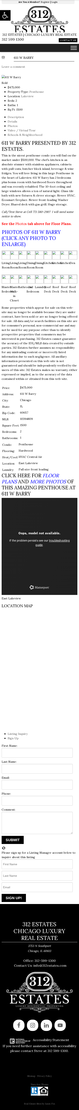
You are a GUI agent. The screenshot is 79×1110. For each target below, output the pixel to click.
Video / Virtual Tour (22, 130)
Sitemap (31, 1076)
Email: (6, 777)
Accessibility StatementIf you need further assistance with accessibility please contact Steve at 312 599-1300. (39, 1045)
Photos (13, 126)
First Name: (9, 746)
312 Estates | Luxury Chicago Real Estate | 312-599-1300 (39, 19)
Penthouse (36, 92)
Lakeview (27, 96)
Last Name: (9, 762)
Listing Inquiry (18, 734)
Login (54, 2)
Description (16, 117)
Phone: (6, 793)
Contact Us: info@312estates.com (40, 965)
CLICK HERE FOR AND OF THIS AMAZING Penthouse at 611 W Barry (39, 484)
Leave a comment (13, 67)
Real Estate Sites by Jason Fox (39, 1103)
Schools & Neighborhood (25, 135)
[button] (5, 15)
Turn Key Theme (39, 1084)
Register (45, 2)
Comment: (8, 809)
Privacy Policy (44, 1076)
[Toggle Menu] (73, 48)
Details (12, 121)
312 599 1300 (13, 39)
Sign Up (13, 738)
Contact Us (68, 40)
